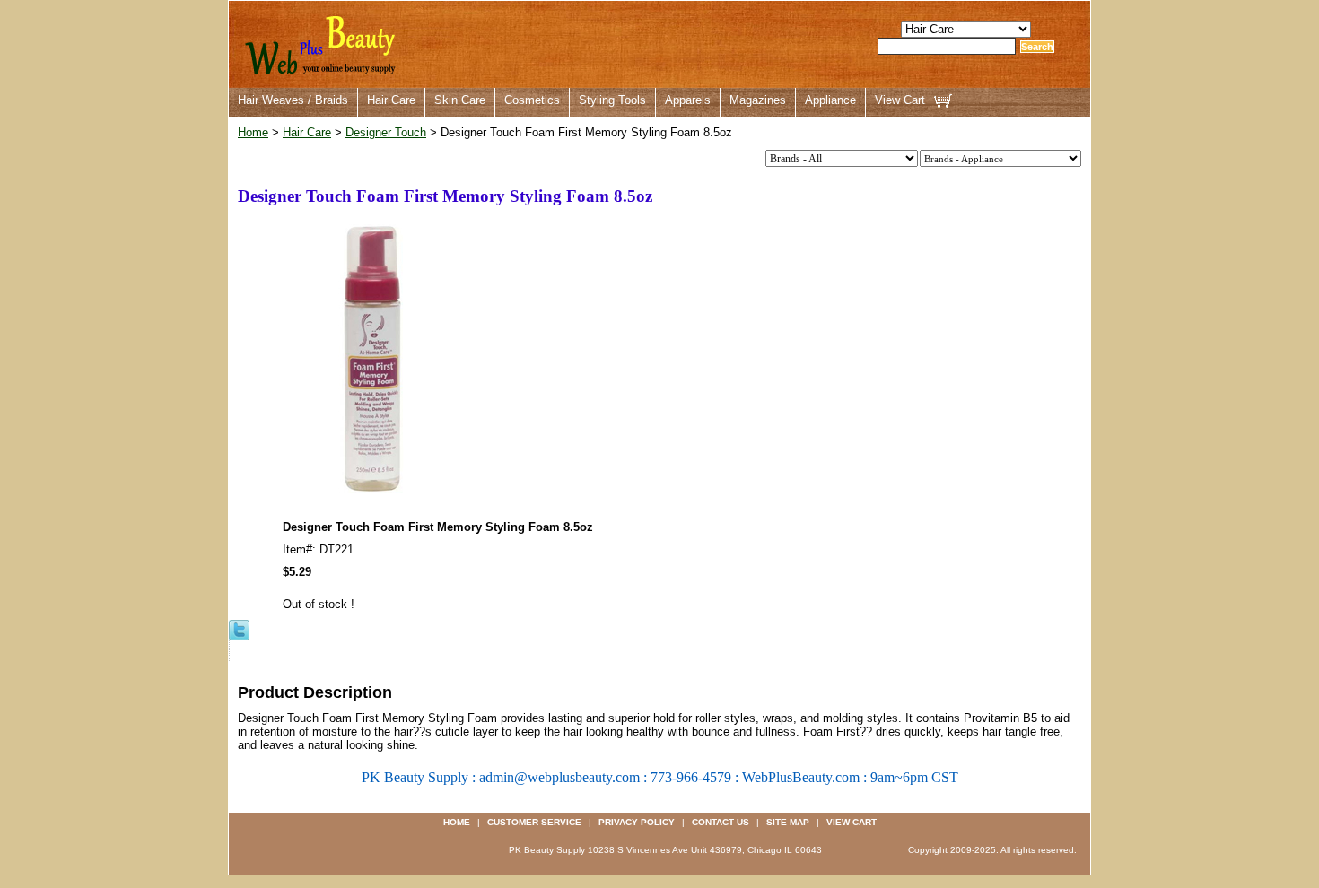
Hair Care (391, 100)
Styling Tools (612, 100)
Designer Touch (385, 132)
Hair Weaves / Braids (293, 100)
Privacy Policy (636, 822)
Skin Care (459, 100)
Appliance (830, 100)
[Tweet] (239, 629)
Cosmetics (532, 100)
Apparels (688, 100)
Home (253, 132)
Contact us (720, 822)
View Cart (900, 100)
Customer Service (534, 822)
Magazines (757, 100)
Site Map (787, 822)
